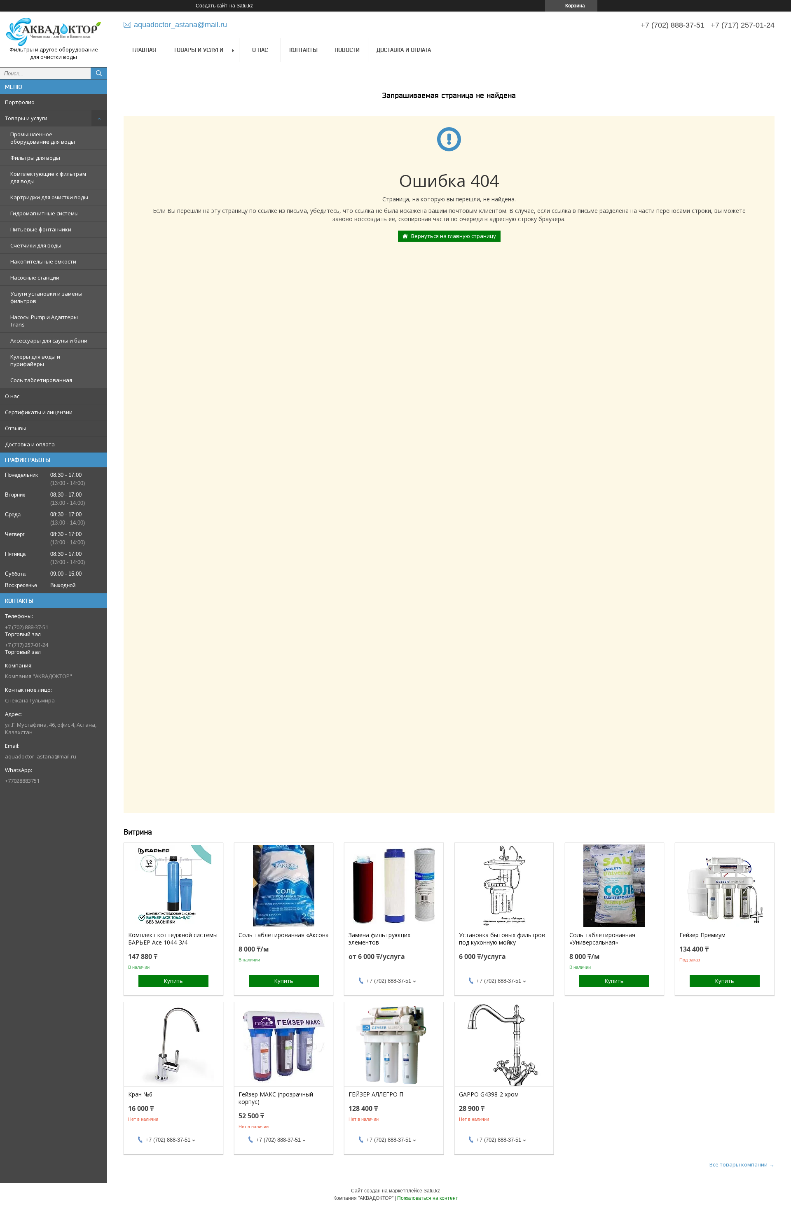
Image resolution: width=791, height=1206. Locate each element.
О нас (12, 396)
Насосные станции (34, 277)
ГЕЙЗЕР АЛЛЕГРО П (376, 1094)
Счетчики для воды (35, 245)
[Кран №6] (173, 1045)
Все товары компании (738, 1164)
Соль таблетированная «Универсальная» (602, 938)
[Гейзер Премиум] (724, 885)
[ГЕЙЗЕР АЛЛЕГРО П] (393, 1045)
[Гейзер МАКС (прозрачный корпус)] (283, 1045)
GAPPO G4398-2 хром (489, 1094)
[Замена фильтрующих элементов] (393, 885)
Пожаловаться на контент (427, 1198)
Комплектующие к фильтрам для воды (48, 177)
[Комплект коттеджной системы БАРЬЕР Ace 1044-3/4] (173, 885)
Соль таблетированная (41, 380)
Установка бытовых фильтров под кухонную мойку (502, 938)
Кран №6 (140, 1094)
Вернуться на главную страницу (453, 236)
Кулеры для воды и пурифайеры (35, 360)
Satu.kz (432, 1191)
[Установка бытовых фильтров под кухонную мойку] (504, 885)
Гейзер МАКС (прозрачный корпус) (276, 1098)
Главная (144, 50)
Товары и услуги (26, 118)
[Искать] (99, 73)
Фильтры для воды (35, 157)
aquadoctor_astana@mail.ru (40, 756)
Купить (173, 980)
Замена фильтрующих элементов (379, 938)
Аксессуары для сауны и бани (48, 340)
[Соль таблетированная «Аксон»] (283, 885)
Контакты (303, 50)
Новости (347, 50)
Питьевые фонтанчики (40, 229)
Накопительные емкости (43, 261)
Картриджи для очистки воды (49, 197)
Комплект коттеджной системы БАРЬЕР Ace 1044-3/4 (173, 938)
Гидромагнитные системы (44, 213)
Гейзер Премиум (702, 935)
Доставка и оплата (30, 444)
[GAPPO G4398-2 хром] (504, 1045)
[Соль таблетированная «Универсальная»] (614, 885)
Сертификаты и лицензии (39, 412)
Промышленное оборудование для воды (42, 138)
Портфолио (20, 102)
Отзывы (15, 428)
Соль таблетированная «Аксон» (283, 935)
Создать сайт (211, 6)
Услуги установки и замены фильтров (46, 297)
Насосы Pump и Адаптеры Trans (44, 320)
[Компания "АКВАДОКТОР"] (53, 32)
